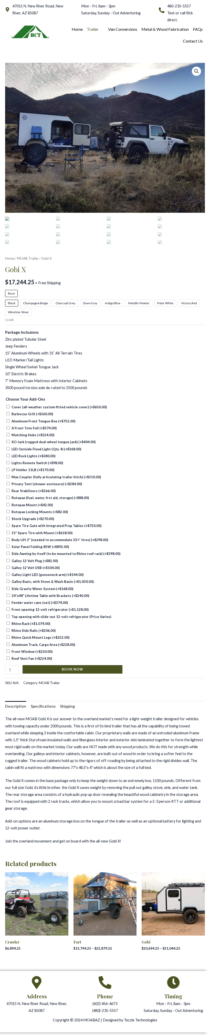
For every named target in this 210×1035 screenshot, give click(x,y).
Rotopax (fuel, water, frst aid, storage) (50, 498)
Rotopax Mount (32, 505)
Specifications (43, 706)
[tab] (15, 706)
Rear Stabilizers (34, 491)
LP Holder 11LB (33, 470)
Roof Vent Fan (32, 658)
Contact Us (193, 40)
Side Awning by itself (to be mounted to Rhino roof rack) (66, 554)
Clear (9, 319)
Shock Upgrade (33, 519)
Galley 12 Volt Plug (35, 561)
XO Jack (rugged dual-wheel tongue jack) (54, 442)
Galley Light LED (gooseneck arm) (47, 575)
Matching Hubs (33, 435)
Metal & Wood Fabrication (165, 29)
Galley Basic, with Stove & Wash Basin (53, 582)
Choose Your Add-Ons (25, 399)
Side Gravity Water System (42, 589)
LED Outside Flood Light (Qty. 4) (46, 449)
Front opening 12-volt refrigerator (50, 609)
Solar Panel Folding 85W (40, 547)
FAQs (198, 29)
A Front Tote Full (34, 428)
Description (15, 706)
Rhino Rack (31, 624)
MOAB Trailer (27, 258)
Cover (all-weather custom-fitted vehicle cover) (59, 407)
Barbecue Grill (32, 414)
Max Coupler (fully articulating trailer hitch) (56, 477)
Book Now (72, 669)
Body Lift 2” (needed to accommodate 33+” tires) (60, 540)
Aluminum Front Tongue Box (43, 421)
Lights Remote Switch (37, 463)
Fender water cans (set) (40, 603)
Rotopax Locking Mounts (40, 512)
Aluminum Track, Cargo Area (43, 645)
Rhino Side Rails (34, 630)
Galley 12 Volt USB (36, 568)
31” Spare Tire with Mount (42, 533)
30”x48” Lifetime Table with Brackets (50, 596)
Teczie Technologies (140, 1020)
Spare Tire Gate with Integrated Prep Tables (56, 526)
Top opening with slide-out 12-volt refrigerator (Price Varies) (61, 617)
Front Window (32, 652)
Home (77, 29)
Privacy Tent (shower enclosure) (47, 484)
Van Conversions (122, 29)
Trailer (93, 29)
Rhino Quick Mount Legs (40, 637)
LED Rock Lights (33, 456)
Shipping (67, 706)
